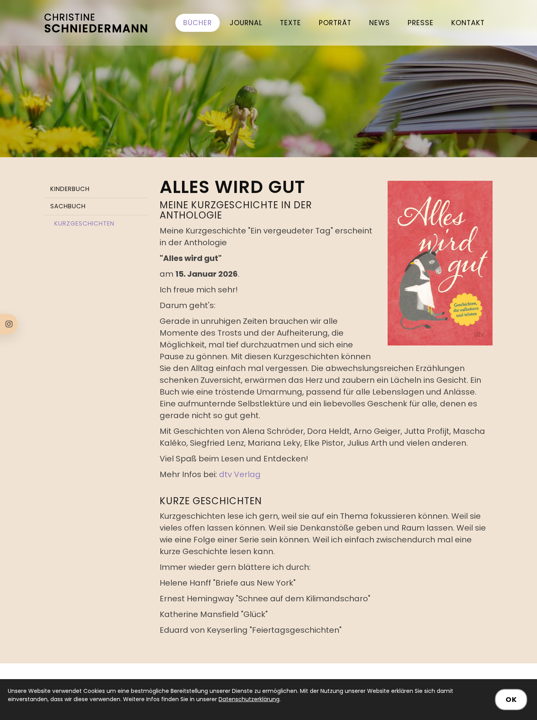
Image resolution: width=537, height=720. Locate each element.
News (379, 23)
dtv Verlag (240, 474)
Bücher (197, 23)
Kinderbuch (70, 189)
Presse (421, 23)
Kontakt (468, 23)
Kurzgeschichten (84, 223)
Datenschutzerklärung (249, 699)
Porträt (335, 23)
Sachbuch (68, 206)
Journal (246, 23)
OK (511, 699)
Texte (290, 23)
